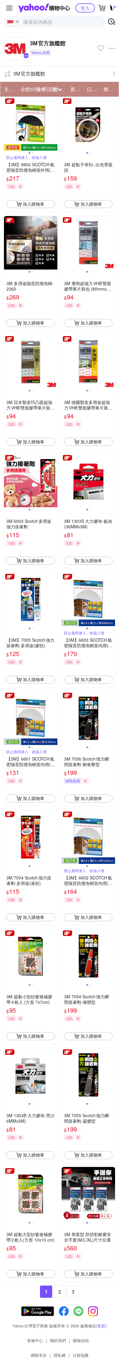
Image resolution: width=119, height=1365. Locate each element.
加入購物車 (33, 204)
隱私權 (60, 1355)
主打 (9, 89)
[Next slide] (53, 123)
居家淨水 (76, 89)
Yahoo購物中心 (44, 8)
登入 (85, 8)
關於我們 (58, 1340)
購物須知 (81, 1340)
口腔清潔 (93, 89)
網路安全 (39, 1355)
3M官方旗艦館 (29, 73)
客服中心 (35, 1340)
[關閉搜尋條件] (17, 21)
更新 (101, 1326)
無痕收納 (109, 89)
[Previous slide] (8, 123)
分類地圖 (80, 1355)
